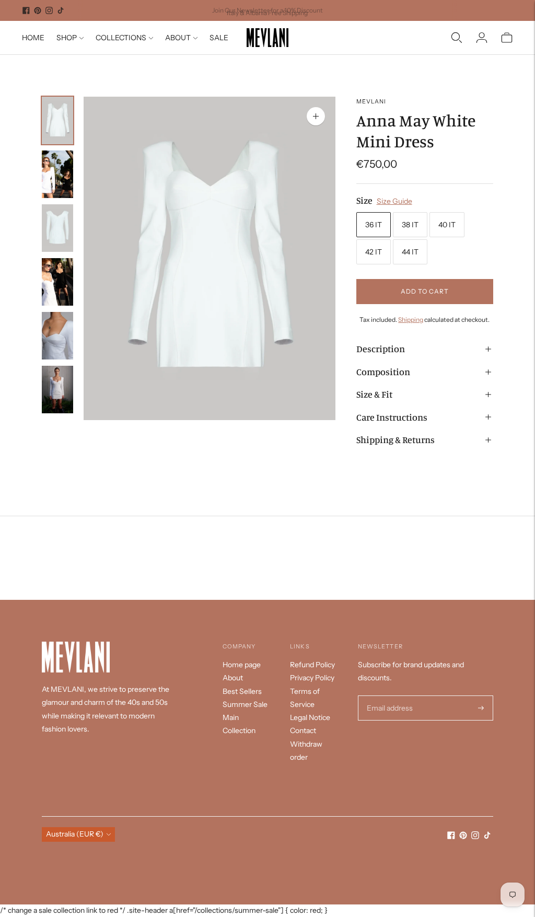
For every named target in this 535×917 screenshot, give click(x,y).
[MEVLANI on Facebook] (26, 10)
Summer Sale (245, 704)
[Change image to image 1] (57, 120)
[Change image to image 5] (57, 335)
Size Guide (394, 201)
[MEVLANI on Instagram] (49, 10)
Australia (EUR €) (74, 834)
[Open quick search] (456, 37)
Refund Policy (312, 664)
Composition (383, 371)
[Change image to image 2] (57, 174)
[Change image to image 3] (57, 228)
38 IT (410, 224)
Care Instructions (391, 417)
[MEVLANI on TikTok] (60, 10)
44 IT (410, 252)
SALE (219, 37)
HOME (33, 37)
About (233, 677)
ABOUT (178, 37)
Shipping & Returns (395, 439)
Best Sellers (242, 691)
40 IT (447, 224)
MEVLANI (371, 101)
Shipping (410, 319)
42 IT (373, 252)
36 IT (373, 224)
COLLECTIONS (121, 37)
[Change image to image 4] (57, 282)
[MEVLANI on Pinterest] (37, 10)
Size (364, 200)
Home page (242, 664)
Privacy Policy (312, 677)
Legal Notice (310, 717)
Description (380, 348)
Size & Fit (374, 394)
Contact (303, 730)
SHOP (66, 37)
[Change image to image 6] (57, 389)
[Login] (481, 37)
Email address (388, 696)
